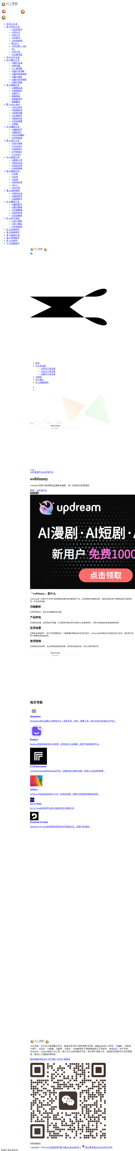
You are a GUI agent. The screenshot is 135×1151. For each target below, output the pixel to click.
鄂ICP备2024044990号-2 (70, 1147)
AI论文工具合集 (48, 371)
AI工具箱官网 (52, 1147)
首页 (37, 363)
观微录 (67, 1059)
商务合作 (43, 1059)
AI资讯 (38, 377)
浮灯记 (60, 1059)
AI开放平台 (48, 472)
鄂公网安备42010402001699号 (99, 1147)
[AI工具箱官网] (43, 251)
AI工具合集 (40, 366)
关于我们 (39, 380)
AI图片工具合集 (48, 374)
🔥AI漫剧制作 (42, 382)
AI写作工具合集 (48, 368)
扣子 (115, 1049)
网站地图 (34, 1059)
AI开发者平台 (36, 472)
